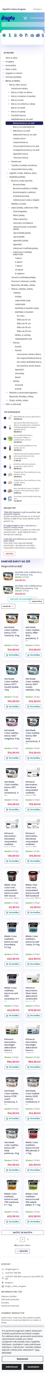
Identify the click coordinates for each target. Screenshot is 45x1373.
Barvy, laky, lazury (18, 84)
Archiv (9, 553)
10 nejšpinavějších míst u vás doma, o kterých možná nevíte (20, 527)
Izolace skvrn (19, 138)
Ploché (18, 350)
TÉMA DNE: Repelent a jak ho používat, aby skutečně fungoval (22, 513)
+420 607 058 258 (13, 1273)
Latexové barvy (20, 142)
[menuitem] (4, 37)
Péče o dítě (11, 69)
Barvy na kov (17, 100)
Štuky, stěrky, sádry (18, 400)
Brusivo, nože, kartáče (21, 180)
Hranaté (19, 385)
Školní (18, 377)
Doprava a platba (8, 1296)
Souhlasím (33, 1366)
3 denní (18, 262)
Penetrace (16, 161)
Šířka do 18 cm (24, 327)
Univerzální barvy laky (22, 169)
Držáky (18, 296)
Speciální (17, 244)
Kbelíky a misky (18, 204)
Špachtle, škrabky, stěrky (23, 285)
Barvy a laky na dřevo (21, 92)
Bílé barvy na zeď (21, 131)
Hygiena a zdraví (14, 73)
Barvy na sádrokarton (24, 127)
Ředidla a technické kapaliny (23, 392)
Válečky (17, 293)
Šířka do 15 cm (24, 323)
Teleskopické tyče (23, 339)
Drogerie (10, 61)
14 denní (19, 269)
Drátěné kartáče (21, 196)
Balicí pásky (19, 215)
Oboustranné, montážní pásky (25, 228)
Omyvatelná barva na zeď (26, 146)
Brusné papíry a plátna (24, 192)
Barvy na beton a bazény (23, 96)
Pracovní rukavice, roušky (23, 281)
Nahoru (24, 1251)
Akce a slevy (12, 58)
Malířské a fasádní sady (27, 308)
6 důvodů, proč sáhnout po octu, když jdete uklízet (20, 540)
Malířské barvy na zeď (22, 119)
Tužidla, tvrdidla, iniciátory (24, 165)
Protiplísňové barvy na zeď (26, 150)
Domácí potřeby (13, 77)
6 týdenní (19, 273)
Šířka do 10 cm (24, 319)
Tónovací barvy (20, 157)
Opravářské (18, 236)
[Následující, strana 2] (22, 1239)
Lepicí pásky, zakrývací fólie (24, 207)
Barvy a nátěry (13, 81)
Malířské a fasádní (24, 312)
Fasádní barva (18, 115)
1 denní (18, 258)
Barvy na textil (18, 107)
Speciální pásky (20, 240)
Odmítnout (12, 1366)
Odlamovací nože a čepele (26, 200)
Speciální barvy (20, 154)
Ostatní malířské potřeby (23, 277)
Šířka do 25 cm (24, 331)
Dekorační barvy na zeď (24, 134)
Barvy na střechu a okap (23, 104)
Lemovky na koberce (23, 223)
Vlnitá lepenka (20, 211)
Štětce (16, 342)
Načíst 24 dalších (22, 1232)
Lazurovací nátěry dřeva (29, 354)
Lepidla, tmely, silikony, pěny (23, 173)
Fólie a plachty (20, 219)
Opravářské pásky (22, 233)
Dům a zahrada (13, 404)
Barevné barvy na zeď (23, 123)
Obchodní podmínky (10, 1299)
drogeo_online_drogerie (15, 1286)
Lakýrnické (20, 304)
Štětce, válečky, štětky (22, 289)
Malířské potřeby (17, 177)
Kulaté (18, 346)
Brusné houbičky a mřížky (25, 188)
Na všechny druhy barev (29, 366)
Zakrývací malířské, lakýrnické (22, 253)
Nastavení (22, 1359)
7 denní (18, 266)
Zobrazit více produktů (21, 599)
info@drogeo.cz (12, 1269)
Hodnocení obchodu (10, 1306)
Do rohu (20, 316)
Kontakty (5, 1302)
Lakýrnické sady (23, 300)
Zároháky (19, 373)
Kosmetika (11, 65)
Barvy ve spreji (18, 111)
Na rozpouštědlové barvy (29, 358)
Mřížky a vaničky (23, 335)
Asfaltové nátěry (19, 88)
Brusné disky (19, 184)
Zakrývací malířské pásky (25, 248)
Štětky (16, 381)
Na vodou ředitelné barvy (29, 362)
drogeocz (9, 1282)
